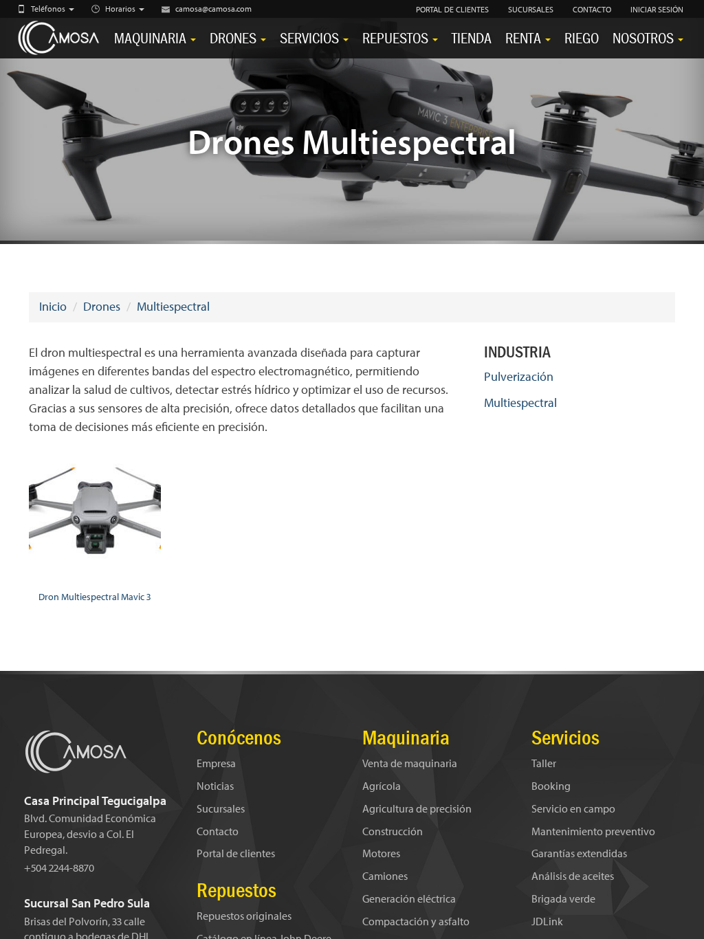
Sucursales (221, 808)
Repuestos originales (244, 916)
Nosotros (644, 38)
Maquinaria (151, 38)
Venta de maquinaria (409, 763)
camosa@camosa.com (213, 8)
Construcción (392, 831)
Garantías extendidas (579, 853)
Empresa (216, 763)
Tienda (472, 38)
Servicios (311, 38)
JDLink (547, 921)
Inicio (53, 306)
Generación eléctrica (409, 898)
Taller (543, 763)
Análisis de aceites (572, 876)
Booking (551, 786)
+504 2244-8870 (59, 867)
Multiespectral (173, 306)
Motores (381, 853)
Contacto (218, 831)
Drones (234, 38)
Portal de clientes (236, 853)
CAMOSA (60, 38)
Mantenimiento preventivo (593, 831)
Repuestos (396, 38)
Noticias (215, 786)
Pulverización (518, 376)
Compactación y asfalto (416, 921)
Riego (581, 38)
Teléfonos (49, 8)
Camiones (385, 876)
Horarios (121, 8)
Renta (524, 38)
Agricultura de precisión (417, 808)
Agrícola (381, 786)
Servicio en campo (573, 808)
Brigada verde (563, 898)
